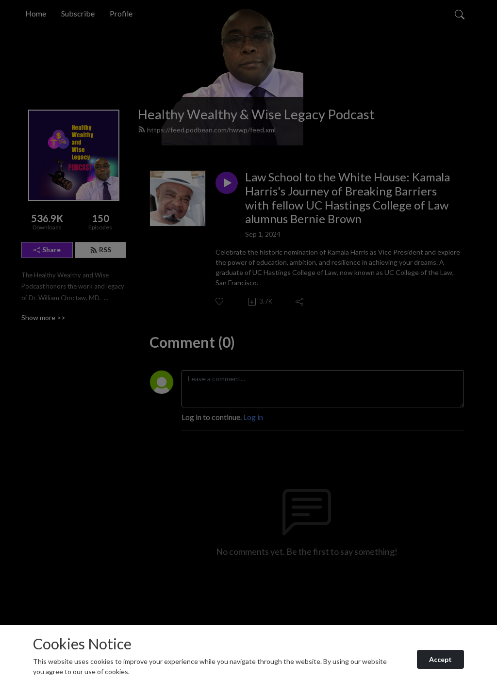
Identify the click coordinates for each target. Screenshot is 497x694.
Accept (440, 659)
